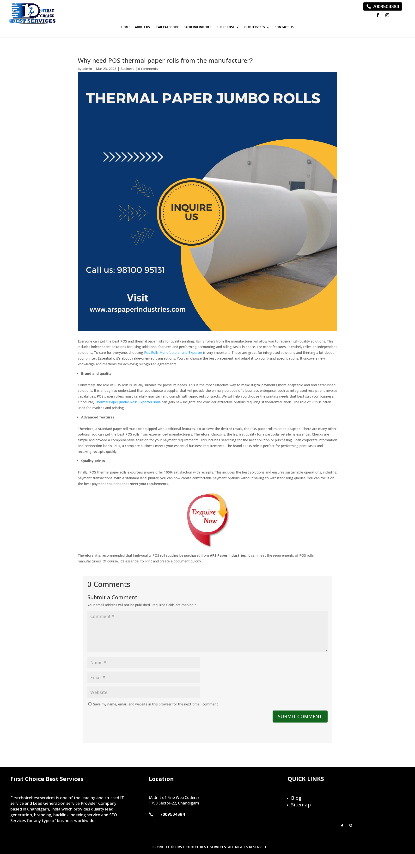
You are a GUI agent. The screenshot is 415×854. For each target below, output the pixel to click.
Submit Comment (300, 716)
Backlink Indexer (197, 27)
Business (127, 68)
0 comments (148, 68)
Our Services (254, 27)
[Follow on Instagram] (387, 15)
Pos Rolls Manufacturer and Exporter (173, 352)
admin (87, 68)
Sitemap (301, 804)
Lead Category (167, 27)
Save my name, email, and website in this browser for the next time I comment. (156, 704)
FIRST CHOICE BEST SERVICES (200, 846)
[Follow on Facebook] (378, 15)
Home (125, 27)
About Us (142, 27)
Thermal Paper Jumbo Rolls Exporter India (128, 402)
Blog (296, 798)
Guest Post (225, 27)
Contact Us (284, 27)
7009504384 (385, 6)
